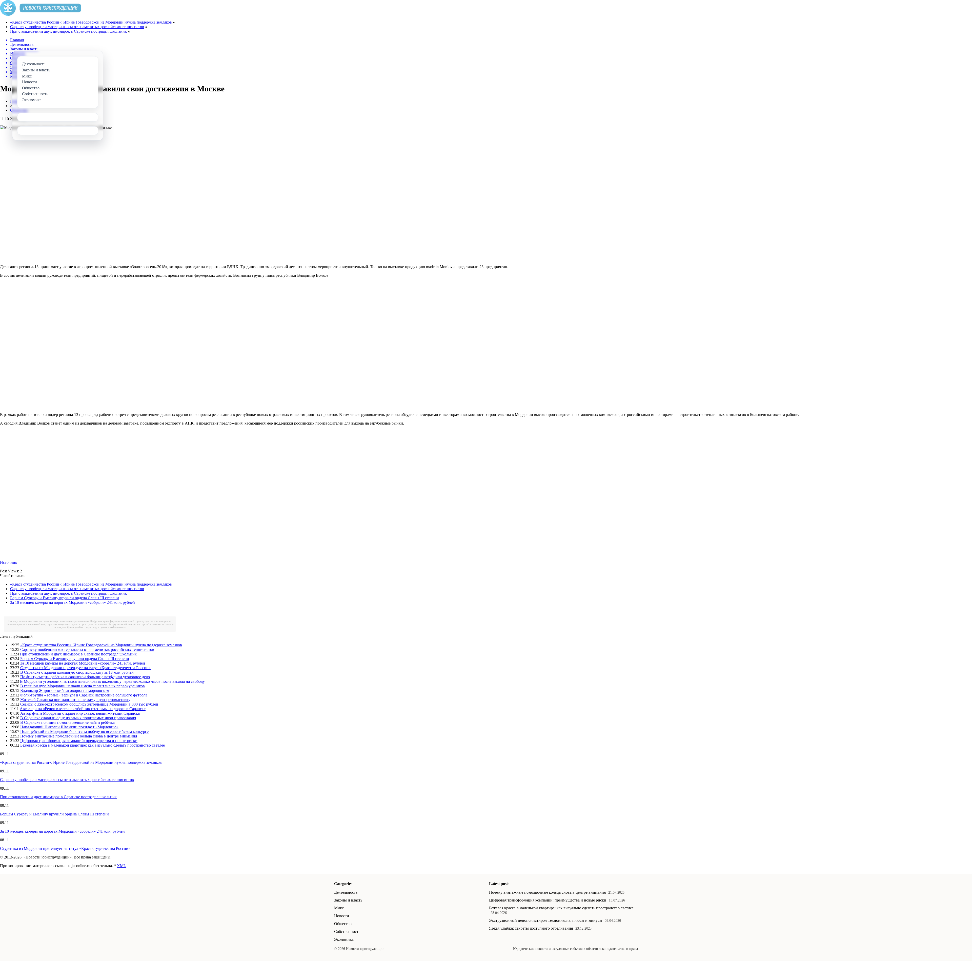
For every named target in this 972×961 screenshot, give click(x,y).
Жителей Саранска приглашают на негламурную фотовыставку (75, 699)
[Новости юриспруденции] (40, 14)
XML (121, 866)
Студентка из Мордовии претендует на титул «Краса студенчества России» (85, 668)
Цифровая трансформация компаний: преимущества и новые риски (130, 621)
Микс (339, 908)
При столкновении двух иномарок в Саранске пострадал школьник (68, 31)
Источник (8, 562)
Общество (343, 924)
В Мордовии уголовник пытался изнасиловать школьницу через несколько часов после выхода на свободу (112, 681)
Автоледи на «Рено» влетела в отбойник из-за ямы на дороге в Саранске (83, 709)
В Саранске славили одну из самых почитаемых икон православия (78, 718)
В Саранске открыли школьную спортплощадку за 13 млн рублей (77, 672)
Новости (341, 916)
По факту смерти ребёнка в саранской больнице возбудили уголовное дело (85, 677)
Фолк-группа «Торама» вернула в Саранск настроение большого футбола (83, 695)
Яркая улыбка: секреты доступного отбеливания (96, 627)
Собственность (347, 931)
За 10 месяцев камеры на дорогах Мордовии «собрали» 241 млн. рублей (72, 602)
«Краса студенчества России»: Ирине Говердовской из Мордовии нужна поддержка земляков (91, 22)
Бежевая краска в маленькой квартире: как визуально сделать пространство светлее (57, 624)
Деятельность (345, 892)
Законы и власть (348, 900)
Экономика (344, 939)
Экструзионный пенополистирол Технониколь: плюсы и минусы (545, 920)
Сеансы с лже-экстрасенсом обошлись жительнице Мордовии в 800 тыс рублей (89, 704)
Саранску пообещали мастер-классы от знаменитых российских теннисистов (77, 27)
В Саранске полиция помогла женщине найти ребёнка (67, 722)
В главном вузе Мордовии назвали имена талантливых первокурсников (82, 686)
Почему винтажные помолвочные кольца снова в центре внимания (48, 621)
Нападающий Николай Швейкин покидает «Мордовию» (69, 727)
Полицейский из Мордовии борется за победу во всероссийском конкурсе (84, 731)
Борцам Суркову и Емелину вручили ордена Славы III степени (64, 598)
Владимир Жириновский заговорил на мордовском (64, 690)
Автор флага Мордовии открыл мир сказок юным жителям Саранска (80, 713)
